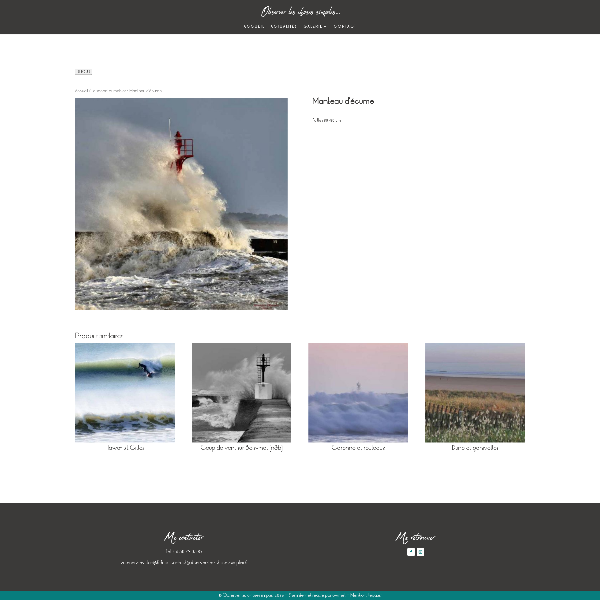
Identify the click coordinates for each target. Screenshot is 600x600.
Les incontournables (109, 91)
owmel (338, 595)
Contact (345, 27)
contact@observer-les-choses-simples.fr (209, 562)
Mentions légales (366, 595)
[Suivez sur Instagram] (420, 552)
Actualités (284, 27)
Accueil (254, 27)
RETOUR (83, 71)
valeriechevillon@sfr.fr (142, 562)
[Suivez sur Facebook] (411, 552)
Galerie (313, 27)
